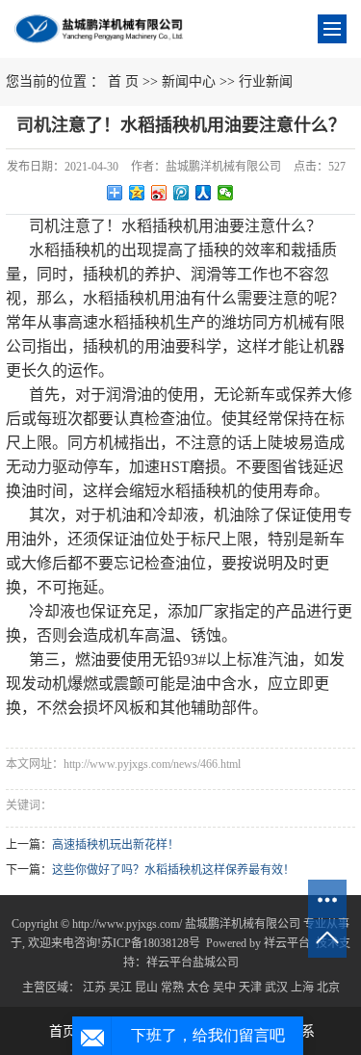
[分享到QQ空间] (137, 192)
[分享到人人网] (203, 192)
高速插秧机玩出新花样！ (115, 845)
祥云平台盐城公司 (192, 962)
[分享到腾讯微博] (181, 192)
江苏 (94, 987)
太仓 (198, 987)
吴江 (120, 987)
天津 (250, 987)
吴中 (224, 987)
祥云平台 (287, 943)
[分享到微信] (226, 192)
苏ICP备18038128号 (150, 943)
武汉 (276, 987)
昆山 (146, 987)
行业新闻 (266, 81)
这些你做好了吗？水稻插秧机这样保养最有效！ (173, 870)
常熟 (172, 987)
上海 (302, 987)
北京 (328, 987)
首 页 (123, 81)
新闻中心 (189, 81)
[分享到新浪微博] (159, 192)
